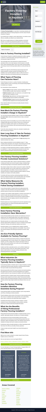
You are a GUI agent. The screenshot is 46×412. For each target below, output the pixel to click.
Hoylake (18, 402)
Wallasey (18, 395)
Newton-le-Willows (4, 341)
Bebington (18, 393)
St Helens (19, 341)
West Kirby (18, 404)
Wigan (27, 341)
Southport (18, 399)
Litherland (18, 388)
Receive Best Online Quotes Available (16, 153)
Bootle (3, 399)
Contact (42, 1)
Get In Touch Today (16, 46)
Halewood (4, 395)
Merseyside (4, 403)
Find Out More (16, 254)
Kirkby (3, 394)
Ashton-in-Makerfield (13, 341)
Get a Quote (15, 24)
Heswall (18, 400)
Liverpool (4, 401)
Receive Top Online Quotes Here (16, 207)
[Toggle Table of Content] (11, 50)
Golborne (23, 341)
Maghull (3, 397)
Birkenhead (18, 391)
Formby (17, 397)
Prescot (3, 392)
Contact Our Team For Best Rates (15, 107)
